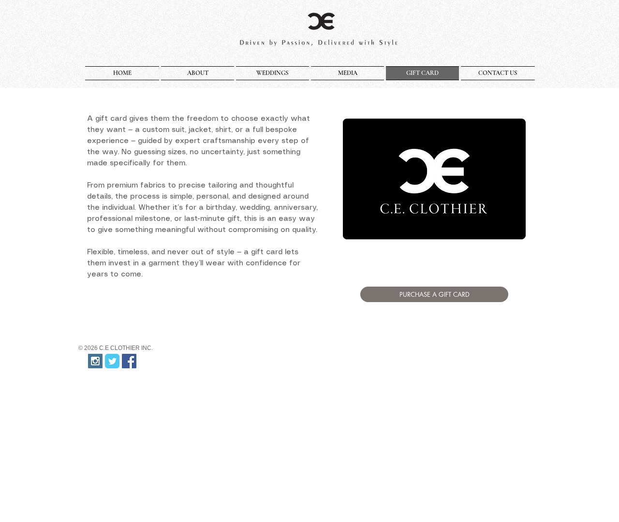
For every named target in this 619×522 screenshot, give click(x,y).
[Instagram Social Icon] (95, 361)
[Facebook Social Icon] (129, 361)
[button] (197, 73)
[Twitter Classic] (112, 361)
